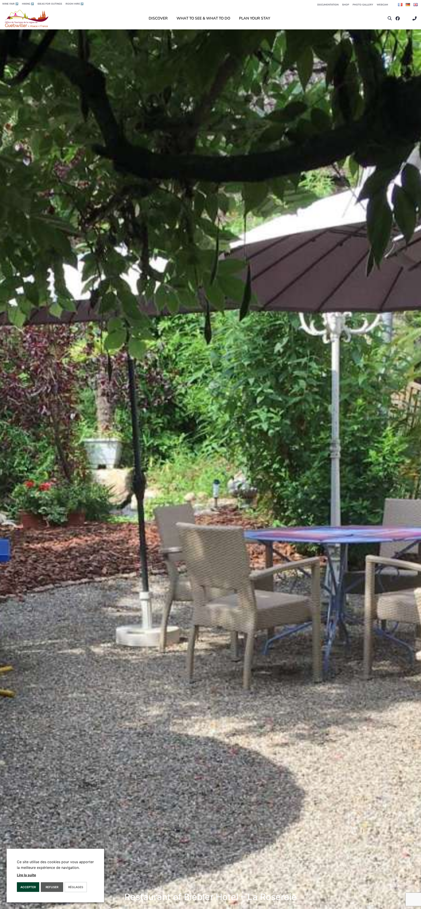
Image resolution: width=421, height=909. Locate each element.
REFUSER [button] (52, 887)
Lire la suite (26, 875)
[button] (389, 18)
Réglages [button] (75, 887)
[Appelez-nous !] (415, 18)
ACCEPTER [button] (28, 887)
